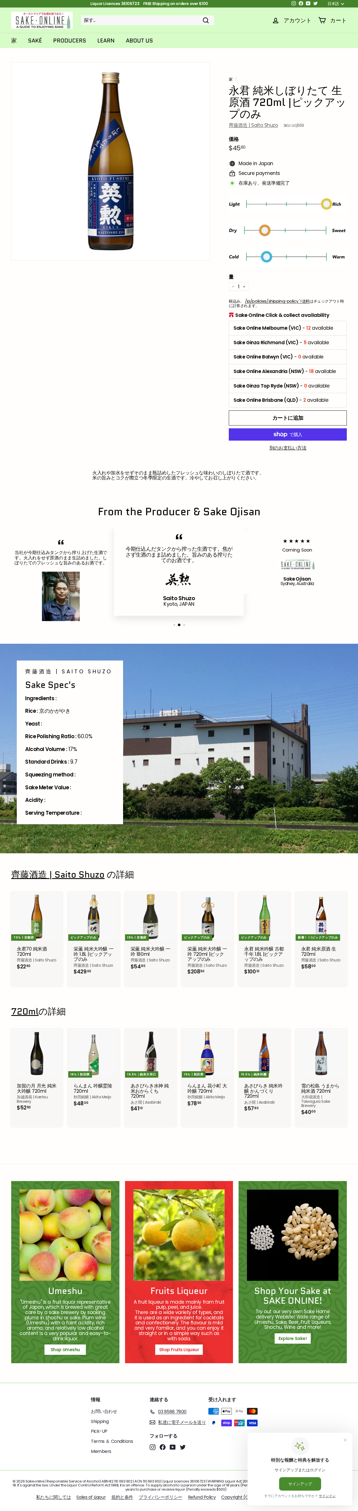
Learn (106, 40)
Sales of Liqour (91, 1497)
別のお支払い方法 (288, 448)
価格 (234, 139)
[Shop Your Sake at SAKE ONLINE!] (292, 1235)
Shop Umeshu (67, 1350)
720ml (25, 1011)
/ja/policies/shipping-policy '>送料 (277, 301)
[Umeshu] (65, 1235)
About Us (139, 40)
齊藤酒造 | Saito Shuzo (253, 125)
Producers (69, 40)
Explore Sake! (293, 1338)
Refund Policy (202, 1497)
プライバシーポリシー (160, 1497)
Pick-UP (99, 1431)
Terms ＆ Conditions (112, 1441)
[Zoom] (110, 161)
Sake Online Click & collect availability (282, 315)
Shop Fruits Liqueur (179, 1350)
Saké (35, 40)
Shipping (100, 1421)
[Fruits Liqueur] (179, 1235)
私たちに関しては (53, 1497)
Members (101, 1451)
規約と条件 (122, 1497)
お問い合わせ (104, 1411)
